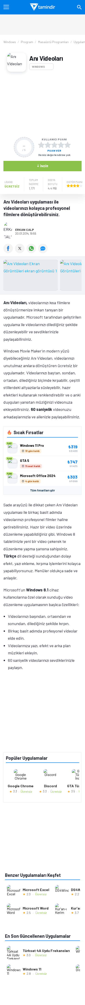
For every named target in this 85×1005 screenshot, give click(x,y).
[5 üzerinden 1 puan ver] (41, 145)
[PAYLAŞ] (9, 251)
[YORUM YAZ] (43, 251)
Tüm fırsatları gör (42, 490)
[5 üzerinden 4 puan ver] (61, 145)
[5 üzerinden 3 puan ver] (54, 145)
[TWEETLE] (21, 251)
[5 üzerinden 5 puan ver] (67, 145)
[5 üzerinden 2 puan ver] (48, 145)
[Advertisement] (42, 104)
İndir (42, 166)
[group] (42, 276)
